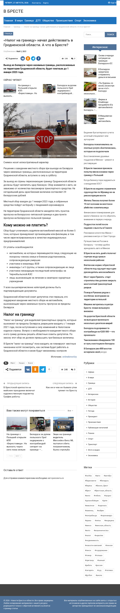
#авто (97, 476)
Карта (45, 3)
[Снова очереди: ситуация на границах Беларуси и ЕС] (90, 59)
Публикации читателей (98, 428)
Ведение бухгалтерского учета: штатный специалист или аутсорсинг (99, 136)
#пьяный (101, 560)
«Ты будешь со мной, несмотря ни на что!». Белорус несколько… (99, 88)
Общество (48, 20)
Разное (91, 433)
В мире (19, 20)
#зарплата (102, 506)
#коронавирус (106, 516)
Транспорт (92, 444)
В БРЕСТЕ (13, 11)
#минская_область (103, 526)
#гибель (97, 496)
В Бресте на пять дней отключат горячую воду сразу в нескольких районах (100, 256)
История (91, 400)
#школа (99, 575)
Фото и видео (94, 450)
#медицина (109, 521)
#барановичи (90, 481)
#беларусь (104, 481)
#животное (89, 506)
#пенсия (109, 545)
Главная (8, 20)
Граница (29, 20)
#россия (98, 565)
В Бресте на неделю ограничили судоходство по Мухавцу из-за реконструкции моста (100, 192)
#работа (88, 565)
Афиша (91, 372)
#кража (88, 521)
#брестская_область (103, 491)
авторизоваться (56, 478)
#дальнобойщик (92, 501)
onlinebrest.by (69, 356)
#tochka (88, 476)
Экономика (89, 20)
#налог (30, 363)
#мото (87, 531)
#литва (98, 521)
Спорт (78, 20)
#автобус (108, 476)
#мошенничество (101, 531)
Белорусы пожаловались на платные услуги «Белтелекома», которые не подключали (100, 148)
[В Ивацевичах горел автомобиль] (90, 119)
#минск (88, 526)
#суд (99, 570)
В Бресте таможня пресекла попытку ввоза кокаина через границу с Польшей (99, 172)
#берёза (88, 486)
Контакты (36, 3)
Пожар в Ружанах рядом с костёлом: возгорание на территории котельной (97, 296)
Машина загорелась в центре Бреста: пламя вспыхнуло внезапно (98, 308)
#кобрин (100, 511)
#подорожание (101, 550)
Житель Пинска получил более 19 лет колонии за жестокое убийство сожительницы (99, 204)
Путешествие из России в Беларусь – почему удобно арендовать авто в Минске (97, 244)
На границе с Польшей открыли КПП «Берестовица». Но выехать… (20, 90)
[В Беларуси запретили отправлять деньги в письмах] (90, 72)
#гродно (22, 363)
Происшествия (64, 20)
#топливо (109, 570)
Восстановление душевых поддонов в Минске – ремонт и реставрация (99, 159)
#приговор (89, 560)
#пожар (88, 555)
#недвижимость (92, 540)
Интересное (93, 394)
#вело (87, 496)
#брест (12, 363)
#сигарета (89, 570)
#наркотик (99, 535)
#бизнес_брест (102, 486)
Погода (91, 411)
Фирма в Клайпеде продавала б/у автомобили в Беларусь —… (98, 104)
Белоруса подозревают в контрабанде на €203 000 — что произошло (99, 331)
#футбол (88, 575)
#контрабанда (91, 516)
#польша (98, 555)
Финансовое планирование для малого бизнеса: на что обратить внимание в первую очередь (100, 216)
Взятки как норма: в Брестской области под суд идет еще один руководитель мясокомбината (100, 268)
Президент (92, 417)
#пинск (88, 550)
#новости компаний (93, 545)
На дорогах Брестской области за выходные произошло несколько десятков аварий (99, 319)
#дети (104, 501)
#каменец (89, 511)
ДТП (38, 20)
